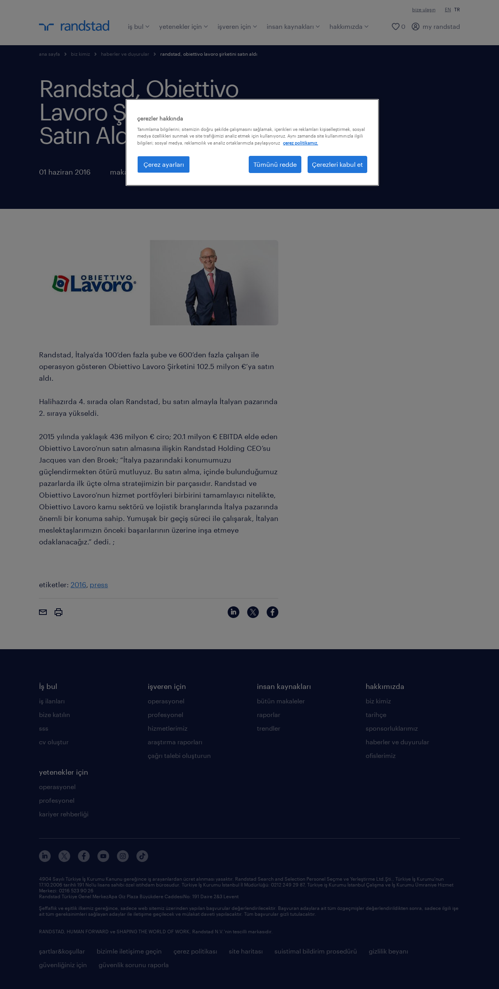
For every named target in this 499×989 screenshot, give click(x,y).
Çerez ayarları (163, 164)
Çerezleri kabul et (337, 164)
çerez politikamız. (300, 142)
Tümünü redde (275, 164)
